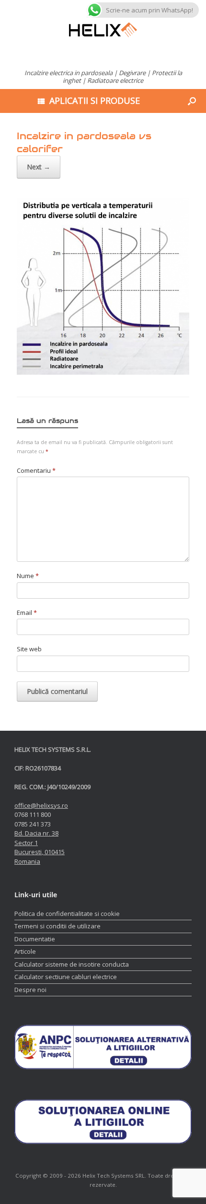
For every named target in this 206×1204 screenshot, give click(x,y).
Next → (38, 166)
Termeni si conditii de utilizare (57, 926)
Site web (29, 649)
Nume (28, 575)
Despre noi (30, 989)
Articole (25, 951)
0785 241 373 (32, 824)
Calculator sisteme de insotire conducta (71, 964)
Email (27, 612)
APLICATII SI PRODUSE (94, 100)
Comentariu (36, 470)
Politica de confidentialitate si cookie (67, 913)
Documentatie (34, 939)
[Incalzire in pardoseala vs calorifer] (103, 372)
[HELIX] (103, 30)
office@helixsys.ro (41, 805)
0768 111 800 (32, 814)
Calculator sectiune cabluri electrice (65, 976)
